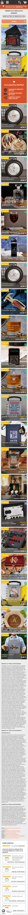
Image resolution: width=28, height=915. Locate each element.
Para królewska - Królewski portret (17, 901)
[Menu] (12, 909)
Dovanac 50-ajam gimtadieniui (10, 833)
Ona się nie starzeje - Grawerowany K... (16, 910)
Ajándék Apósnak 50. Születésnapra (12, 834)
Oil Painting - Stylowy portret (18, 891)
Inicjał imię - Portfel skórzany (18, 871)
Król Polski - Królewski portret (18, 881)
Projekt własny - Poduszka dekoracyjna (16, 862)
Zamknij (25, 7)
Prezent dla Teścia (7, 16)
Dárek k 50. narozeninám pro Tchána (12, 830)
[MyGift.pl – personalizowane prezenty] (2, 2)
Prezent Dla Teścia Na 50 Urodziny (12, 838)
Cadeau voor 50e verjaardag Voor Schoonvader (15, 835)
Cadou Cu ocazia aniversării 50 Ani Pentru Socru (15, 836)
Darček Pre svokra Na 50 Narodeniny (13, 831)
